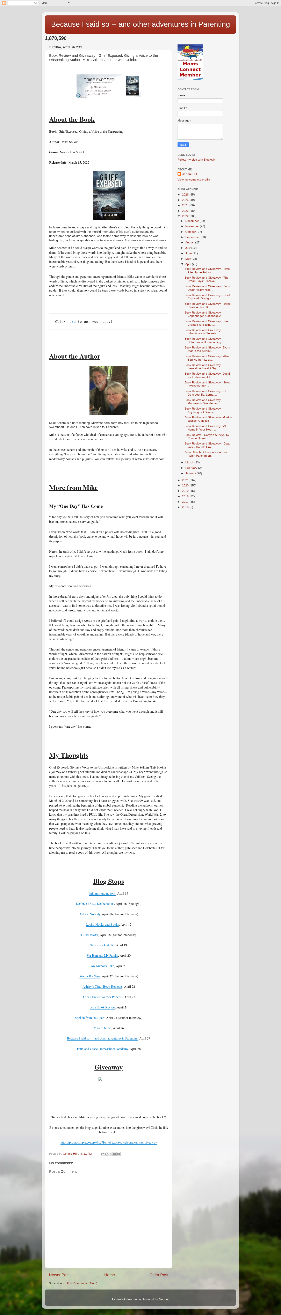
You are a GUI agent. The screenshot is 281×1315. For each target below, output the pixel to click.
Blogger (164, 1299)
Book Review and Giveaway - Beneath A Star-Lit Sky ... (204, 366)
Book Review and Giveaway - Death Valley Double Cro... (208, 445)
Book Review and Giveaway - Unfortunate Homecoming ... (204, 340)
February (191, 467)
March (189, 462)
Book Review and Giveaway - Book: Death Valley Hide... (208, 288)
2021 (185, 480)
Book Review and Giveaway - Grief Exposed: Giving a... (207, 297)
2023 (185, 210)
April (188, 264)
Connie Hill (189, 174)
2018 (185, 496)
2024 (185, 205)
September (193, 237)
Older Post (159, 1275)
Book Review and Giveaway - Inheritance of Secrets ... (204, 332)
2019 (185, 490)
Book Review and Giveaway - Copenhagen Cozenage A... (204, 314)
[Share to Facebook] (115, 1154)
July (188, 247)
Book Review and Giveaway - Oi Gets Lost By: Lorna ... (205, 393)
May (188, 258)
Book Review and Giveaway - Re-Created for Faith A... (206, 323)
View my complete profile (194, 179)
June (189, 253)
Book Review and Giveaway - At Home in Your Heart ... (205, 428)
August (190, 242)
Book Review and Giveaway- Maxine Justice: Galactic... (208, 419)
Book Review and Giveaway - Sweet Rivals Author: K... (208, 305)
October (191, 231)
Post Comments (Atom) (82, 1283)
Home (109, 1275)
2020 (185, 485)
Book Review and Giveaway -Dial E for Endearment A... (207, 375)
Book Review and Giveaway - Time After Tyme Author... (207, 270)
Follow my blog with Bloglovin (197, 159)
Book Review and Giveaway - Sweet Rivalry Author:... (208, 384)
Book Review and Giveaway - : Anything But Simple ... (204, 410)
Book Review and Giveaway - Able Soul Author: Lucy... (207, 358)
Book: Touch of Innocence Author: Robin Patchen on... (207, 454)
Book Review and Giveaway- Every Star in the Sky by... (207, 349)
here (71, 322)
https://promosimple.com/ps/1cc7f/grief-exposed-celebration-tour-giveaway (108, 1142)
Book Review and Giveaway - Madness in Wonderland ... (204, 401)
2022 (185, 216)
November (192, 226)
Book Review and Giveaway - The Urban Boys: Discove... (207, 279)
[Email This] (103, 1154)
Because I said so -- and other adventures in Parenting (140, 24)
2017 (185, 501)
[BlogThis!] (107, 1154)
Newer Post (59, 1275)
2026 (185, 194)
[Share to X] (111, 1154)
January (191, 473)
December (192, 220)
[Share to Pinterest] (118, 1154)
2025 (185, 199)
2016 (185, 507)
